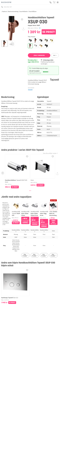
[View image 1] (4, 43)
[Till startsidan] (6, 2)
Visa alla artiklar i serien (50, 153)
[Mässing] (41, 45)
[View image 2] (12, 43)
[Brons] (35, 40)
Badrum (4, 11)
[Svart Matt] (46, 45)
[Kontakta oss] (50, 2)
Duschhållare (32, 11)
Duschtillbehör (23, 11)
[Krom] (35, 45)
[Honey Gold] (51, 40)
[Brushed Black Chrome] (41, 40)
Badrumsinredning (13, 11)
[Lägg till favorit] (22, 19)
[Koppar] (30, 45)
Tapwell (30, 89)
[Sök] (2, 7)
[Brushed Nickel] (46, 40)
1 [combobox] (54, 55)
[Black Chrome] (30, 40)
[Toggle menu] (58, 2)
